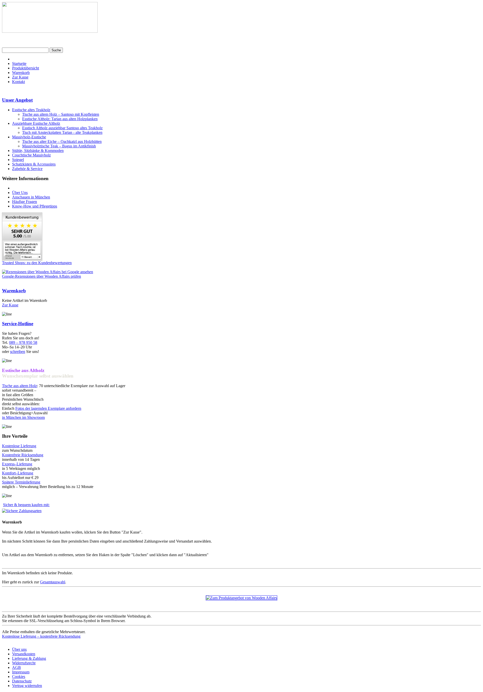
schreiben (17, 351)
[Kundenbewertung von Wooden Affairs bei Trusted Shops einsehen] (22, 259)
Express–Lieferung (17, 464)
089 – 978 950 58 (23, 342)
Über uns (19, 649)
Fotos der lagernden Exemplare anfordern (48, 408)
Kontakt (18, 81)
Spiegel (18, 159)
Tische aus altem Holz (19, 386)
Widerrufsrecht (23, 663)
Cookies (18, 676)
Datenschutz (22, 681)
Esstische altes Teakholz (31, 110)
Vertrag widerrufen (27, 685)
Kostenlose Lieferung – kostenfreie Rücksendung (41, 636)
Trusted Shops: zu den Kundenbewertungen (37, 263)
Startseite (19, 63)
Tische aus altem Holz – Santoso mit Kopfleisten (60, 114)
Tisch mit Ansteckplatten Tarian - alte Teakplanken (62, 132)
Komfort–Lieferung (17, 473)
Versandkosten (23, 654)
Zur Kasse (20, 77)
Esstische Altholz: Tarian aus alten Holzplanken (60, 119)
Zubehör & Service (27, 169)
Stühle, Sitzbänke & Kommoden (38, 150)
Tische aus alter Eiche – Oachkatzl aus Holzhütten (62, 141)
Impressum (20, 672)
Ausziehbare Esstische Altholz (36, 123)
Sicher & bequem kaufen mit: (26, 505)
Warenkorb (21, 72)
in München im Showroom (23, 417)
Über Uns (20, 192)
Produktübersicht (25, 68)
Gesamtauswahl (52, 582)
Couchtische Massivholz (31, 155)
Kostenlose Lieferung (19, 446)
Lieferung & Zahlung (29, 658)
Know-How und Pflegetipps (34, 206)
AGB (16, 667)
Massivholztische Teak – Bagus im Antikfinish (59, 146)
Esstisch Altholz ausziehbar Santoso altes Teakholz (62, 128)
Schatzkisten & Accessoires (34, 164)
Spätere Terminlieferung (21, 482)
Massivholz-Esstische (29, 137)
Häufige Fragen (24, 201)
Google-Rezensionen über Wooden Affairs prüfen (41, 276)
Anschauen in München (31, 197)
